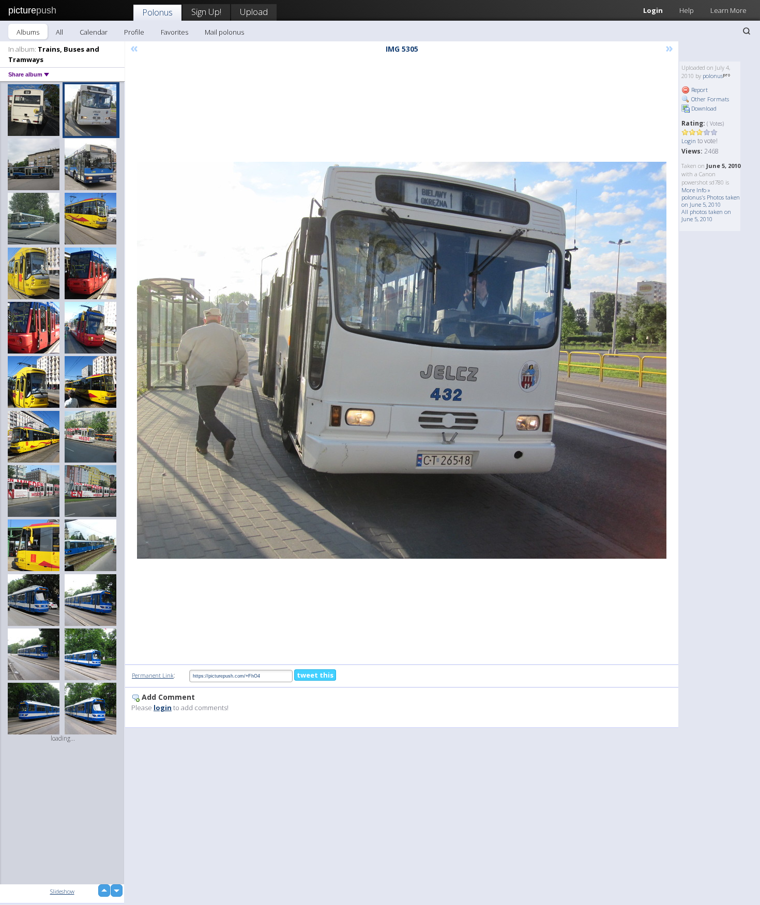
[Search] (746, 31)
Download (703, 108)
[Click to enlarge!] (401, 360)
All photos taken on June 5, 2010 (706, 215)
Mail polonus (224, 32)
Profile (134, 32)
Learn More (728, 10)
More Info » (695, 190)
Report (699, 90)
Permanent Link (153, 675)
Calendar (94, 32)
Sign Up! (206, 12)
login (163, 707)
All (59, 32)
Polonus (157, 12)
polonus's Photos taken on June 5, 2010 (710, 200)
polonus (713, 76)
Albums (28, 32)
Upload (254, 12)
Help (686, 10)
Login (653, 10)
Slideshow (62, 891)
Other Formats (709, 99)
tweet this (315, 675)
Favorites (174, 32)
